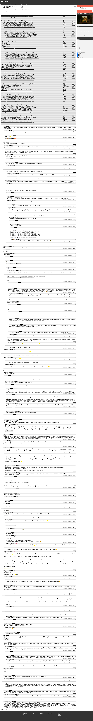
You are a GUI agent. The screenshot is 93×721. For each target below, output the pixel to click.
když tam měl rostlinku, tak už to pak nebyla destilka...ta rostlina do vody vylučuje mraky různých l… (19, 74)
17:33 (14, 357)
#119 (75, 697)
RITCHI (64, 37)
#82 (75, 217)
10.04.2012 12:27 (73, 85)
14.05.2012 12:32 (73, 25)
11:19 (13, 512)
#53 (75, 496)
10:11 (10, 440)
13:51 (13, 519)
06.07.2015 (12, 138)
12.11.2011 (10, 145)
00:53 (18, 227)
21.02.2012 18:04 (73, 55)
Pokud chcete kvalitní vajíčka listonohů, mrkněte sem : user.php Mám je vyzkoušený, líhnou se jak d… (17, 118)
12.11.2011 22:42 (73, 20)
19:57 (20, 270)
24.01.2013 (7, 635)
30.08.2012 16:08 (73, 97)
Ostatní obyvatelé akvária (13, 7)
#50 (75, 173)
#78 (75, 207)
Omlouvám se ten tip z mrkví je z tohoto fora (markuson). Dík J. (12, 85)
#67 (75, 551)
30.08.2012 (11, 512)
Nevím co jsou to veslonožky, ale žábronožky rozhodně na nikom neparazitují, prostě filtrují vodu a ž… (19, 116)
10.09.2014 (14, 701)
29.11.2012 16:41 (73, 104)
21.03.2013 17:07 (73, 119)
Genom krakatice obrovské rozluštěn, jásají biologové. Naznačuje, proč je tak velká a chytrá (84, 31)
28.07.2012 (8, 503)
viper (64, 16)
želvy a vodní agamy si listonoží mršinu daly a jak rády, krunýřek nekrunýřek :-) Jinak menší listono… (20, 32)
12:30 (14, 659)
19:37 (15, 384)
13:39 (13, 616)
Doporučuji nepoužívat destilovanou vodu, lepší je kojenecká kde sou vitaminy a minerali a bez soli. (16, 108)
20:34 (14, 253)
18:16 (12, 183)
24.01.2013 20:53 (73, 114)
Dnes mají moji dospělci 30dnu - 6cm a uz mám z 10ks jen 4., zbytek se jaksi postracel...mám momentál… (19, 107)
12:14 (19, 465)
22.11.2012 (15, 227)
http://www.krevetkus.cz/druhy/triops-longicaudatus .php (14, 592)
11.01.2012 (18, 263)
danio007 (64, 68)
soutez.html (21, 443)
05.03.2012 (11, 434)
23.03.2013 (11, 678)
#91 (75, 616)
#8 (75, 246)
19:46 (14, 349)
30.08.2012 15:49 (73, 95)
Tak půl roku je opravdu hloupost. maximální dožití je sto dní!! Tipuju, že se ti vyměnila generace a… (18, 24)
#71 (75, 180)
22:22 (12, 130)
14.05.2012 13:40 (73, 26)
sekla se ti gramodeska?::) (5, 87)
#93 (75, 334)
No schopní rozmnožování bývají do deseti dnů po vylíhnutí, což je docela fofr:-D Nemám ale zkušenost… (17, 20)
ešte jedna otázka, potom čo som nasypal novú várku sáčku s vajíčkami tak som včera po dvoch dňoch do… (20, 115)
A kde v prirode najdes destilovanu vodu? (7, 68)
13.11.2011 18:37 (73, 21)
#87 (75, 589)
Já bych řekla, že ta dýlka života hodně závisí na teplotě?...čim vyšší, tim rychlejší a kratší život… (18, 26)
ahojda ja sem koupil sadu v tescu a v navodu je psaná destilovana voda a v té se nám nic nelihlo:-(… (16, 79)
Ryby (79, 48)
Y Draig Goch (65, 110)
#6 (75, 154)
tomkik (64, 112)
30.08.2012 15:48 (73, 94)
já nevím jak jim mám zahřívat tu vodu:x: (7, 42)
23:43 (17, 496)
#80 (75, 585)
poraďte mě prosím (4, 43)
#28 (75, 311)
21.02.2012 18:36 (73, 57)
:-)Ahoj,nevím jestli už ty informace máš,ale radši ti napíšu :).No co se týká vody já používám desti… (16, 41)
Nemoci (79, 55)
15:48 (17, 424)
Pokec (79, 56)
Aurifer (64, 21)
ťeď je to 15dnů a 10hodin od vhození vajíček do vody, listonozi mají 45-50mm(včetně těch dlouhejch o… (21, 35)
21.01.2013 (13, 623)
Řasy (79, 47)
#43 (75, 476)
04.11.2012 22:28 (73, 100)
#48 (75, 165)
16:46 (13, 606)
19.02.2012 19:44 (73, 53)
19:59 (17, 414)
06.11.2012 (14, 180)
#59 (75, 519)
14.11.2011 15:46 (73, 23)
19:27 (17, 619)
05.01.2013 (13, 342)
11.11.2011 (7, 7)
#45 (75, 488)
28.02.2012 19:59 (73, 76)
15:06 (14, 388)
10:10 (19, 162)
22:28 (14, 570)
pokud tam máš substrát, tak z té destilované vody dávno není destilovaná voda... (19, 59)
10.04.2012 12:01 (73, 84)
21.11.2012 (15, 217)
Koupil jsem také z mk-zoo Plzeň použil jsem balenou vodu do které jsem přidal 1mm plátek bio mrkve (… (17, 84)
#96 (75, 293)
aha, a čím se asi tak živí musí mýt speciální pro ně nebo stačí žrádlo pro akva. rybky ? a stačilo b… (18, 22)
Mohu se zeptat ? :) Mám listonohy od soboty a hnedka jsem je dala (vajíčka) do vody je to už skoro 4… (17, 76)
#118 (75, 694)
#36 (75, 414)
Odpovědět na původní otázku (11, 709)
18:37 (14, 434)
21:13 (10, 126)
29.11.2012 (14, 589)
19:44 (20, 301)
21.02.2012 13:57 (73, 68)
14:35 (20, 173)
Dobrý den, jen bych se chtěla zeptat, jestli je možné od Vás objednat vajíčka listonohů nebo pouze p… (21, 55)
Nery (64, 29)
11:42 (22, 331)
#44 (75, 465)
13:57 (13, 372)
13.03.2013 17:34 (73, 75)
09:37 (19, 472)
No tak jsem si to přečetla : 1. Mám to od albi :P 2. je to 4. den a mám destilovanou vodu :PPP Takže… (17, 77)
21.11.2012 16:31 (73, 36)
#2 (75, 130)
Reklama (58, 714)
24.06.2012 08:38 (73, 86)
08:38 (18, 493)
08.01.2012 (11, 253)
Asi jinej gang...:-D (4, 88)
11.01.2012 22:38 (73, 47)
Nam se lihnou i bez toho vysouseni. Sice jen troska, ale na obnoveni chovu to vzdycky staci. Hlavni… (17, 103)
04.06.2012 (17, 173)
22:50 (14, 678)
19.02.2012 (17, 301)
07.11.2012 (10, 183)
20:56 (14, 655)
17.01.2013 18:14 (73, 51)
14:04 (17, 589)
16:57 (16, 342)
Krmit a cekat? (3, 120)
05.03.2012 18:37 (73, 79)
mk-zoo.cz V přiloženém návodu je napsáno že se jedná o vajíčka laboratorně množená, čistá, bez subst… (18, 82)
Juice (4, 7)
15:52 (15, 535)
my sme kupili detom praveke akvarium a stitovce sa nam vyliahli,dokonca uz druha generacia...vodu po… (17, 122)
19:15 (14, 192)
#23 (75, 301)
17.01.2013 (20, 293)
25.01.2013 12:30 (73, 116)
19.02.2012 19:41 (73, 67)
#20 (75, 270)
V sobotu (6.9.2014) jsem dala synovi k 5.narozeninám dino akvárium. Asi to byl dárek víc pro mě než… (17, 124)
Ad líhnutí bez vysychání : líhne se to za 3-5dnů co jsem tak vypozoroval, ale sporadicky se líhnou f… (18, 106)
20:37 (9, 635)
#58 (75, 515)
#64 (75, 407)
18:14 (23, 293)
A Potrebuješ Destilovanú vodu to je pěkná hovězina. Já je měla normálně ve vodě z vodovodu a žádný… (17, 69)
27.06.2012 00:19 (73, 88)
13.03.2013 (17, 411)
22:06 (14, 256)
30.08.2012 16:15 (73, 98)
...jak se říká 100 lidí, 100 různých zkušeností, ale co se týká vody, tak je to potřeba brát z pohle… (18, 72)
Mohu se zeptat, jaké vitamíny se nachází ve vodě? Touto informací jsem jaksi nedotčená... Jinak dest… (17, 109)
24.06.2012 (15, 493)
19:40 (14, 364)
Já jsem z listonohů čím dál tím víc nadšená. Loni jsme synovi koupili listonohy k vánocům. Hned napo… (18, 104)
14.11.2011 (11, 154)
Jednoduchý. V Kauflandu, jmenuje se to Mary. (9, 111)
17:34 (19, 411)
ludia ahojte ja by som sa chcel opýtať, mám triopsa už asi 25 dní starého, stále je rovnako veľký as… (17, 112)
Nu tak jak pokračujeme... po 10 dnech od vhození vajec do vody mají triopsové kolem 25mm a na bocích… (22, 34)
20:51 (13, 646)
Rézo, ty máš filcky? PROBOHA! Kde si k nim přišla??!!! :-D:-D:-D (16, 37)
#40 (75, 440)
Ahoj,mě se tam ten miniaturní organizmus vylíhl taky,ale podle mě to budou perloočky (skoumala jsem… (20, 117)
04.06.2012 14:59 (73, 73)
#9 (75, 249)
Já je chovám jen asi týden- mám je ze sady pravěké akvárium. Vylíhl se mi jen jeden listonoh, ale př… (17, 89)
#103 (75, 646)
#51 (75, 403)
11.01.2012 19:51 (73, 46)
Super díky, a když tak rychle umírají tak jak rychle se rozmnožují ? (11, 19)
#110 (75, 411)
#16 (75, 357)
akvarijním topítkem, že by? (6, 44)
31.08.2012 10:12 (73, 99)
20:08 (9, 7)
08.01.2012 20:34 (73, 42)
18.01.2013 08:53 (73, 52)
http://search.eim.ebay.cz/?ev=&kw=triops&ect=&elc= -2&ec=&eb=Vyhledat (16, 474)
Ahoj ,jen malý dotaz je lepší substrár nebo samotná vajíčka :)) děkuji (15, 61)
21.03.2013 (13, 675)
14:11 (12, 375)
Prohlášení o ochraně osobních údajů (62, 718)
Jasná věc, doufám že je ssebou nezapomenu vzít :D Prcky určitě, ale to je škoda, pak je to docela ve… (20, 31)
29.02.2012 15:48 (73, 78)
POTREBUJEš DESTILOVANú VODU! (10, 53)
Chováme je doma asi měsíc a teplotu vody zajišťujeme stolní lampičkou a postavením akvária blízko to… (17, 63)
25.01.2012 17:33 (73, 64)
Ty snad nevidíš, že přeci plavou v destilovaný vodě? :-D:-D (12, 94)
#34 (75, 282)
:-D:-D (3, 45)
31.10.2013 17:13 (73, 121)
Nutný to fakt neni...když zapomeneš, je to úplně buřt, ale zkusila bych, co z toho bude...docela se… (20, 33)
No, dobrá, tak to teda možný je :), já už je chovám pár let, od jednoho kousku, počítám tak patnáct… (19, 27)
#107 (75, 668)
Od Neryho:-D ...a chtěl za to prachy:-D (13, 38)
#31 (75, 384)
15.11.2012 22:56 (73, 34)
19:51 (20, 263)
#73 (75, 192)
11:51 (18, 334)
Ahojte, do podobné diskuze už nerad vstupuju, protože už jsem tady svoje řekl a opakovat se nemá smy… (18, 99)
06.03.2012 (8, 440)
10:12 (13, 551)
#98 (75, 619)
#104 (75, 651)
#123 (75, 138)
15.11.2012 (13, 207)
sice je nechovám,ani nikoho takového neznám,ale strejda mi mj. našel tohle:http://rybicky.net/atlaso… (17, 16)
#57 (75, 512)
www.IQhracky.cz (11, 443)
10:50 (10, 503)
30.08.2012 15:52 (73, 96)
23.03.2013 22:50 (73, 120)
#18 (75, 364)
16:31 (17, 217)
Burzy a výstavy (80, 53)
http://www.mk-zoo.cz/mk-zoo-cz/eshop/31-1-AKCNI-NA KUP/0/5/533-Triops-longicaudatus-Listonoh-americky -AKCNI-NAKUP (24, 470)
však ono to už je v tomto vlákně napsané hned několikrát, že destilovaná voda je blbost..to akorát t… (19, 97)
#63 (75, 535)
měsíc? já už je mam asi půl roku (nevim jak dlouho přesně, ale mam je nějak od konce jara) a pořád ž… (18, 21)
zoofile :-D (4, 47)
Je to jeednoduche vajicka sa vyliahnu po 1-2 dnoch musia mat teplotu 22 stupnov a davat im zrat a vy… (17, 91)
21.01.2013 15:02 (73, 110)
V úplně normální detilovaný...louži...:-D (9, 95)
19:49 (14, 196)
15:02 (15, 627)
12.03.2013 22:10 (73, 117)
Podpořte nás (59, 715)
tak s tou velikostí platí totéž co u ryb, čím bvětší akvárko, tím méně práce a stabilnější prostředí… (18, 23)
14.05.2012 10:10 (73, 24)
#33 (75, 394)
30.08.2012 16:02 (73, 74)
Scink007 (64, 62)
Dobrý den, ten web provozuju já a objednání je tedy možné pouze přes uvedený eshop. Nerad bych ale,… (22, 56)
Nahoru (18, 709)
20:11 (19, 224)
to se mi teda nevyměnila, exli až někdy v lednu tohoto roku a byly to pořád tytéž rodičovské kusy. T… (19, 25)
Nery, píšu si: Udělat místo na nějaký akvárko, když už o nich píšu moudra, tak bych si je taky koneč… (19, 30)
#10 (75, 253)
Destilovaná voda (8, 538)
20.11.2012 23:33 (73, 35)
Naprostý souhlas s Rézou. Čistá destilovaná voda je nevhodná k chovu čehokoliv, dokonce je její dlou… (19, 96)
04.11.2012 (11, 570)
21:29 (17, 180)
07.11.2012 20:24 (73, 32)
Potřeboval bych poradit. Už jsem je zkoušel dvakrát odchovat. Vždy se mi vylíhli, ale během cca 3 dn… (20, 48)
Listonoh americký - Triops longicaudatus (12, 6)
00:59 (16, 623)
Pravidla (58, 713)
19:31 (20, 239)
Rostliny (79, 46)
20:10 (21, 304)
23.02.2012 (19, 282)
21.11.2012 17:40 (73, 37)
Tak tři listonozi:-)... (4, 90)
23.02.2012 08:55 (73, 72)
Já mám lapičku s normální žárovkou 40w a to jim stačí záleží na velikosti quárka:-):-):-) (14, 62)
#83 (75, 220)
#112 (75, 678)
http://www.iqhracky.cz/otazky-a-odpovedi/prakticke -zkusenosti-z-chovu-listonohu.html (20, 277)
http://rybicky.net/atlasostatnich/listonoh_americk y (35, 127)
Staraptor (64, 89)
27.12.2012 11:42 (73, 58)
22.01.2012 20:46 (73, 63)
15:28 (13, 154)
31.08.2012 (10, 551)
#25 (75, 372)
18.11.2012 (11, 585)
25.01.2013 (12, 659)
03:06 (20, 632)
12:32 (15, 165)
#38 (75, 424)
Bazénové (80, 51)
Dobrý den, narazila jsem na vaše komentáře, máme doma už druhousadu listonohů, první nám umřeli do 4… (23, 51)
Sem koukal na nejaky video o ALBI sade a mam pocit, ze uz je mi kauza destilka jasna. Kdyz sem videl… (18, 105)
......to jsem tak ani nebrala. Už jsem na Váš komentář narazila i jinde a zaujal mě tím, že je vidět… (22, 57)
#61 (75, 528)
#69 (75, 576)
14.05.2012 (16, 162)
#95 (75, 342)
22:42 (12, 145)
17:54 (19, 381)
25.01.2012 (11, 349)
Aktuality (78, 26)
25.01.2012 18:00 (73, 65)
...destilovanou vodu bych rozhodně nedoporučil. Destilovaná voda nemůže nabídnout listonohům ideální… (21, 54)
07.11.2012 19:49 (73, 31)
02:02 (14, 585)
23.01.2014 (15, 694)
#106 (75, 659)
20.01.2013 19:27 (73, 108)
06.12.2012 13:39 (73, 107)
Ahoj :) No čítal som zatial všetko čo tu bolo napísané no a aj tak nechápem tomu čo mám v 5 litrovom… (18, 121)
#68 (75, 570)
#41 (75, 447)
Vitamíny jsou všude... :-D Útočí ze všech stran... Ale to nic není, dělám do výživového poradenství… (17, 110)
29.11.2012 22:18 (73, 106)
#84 (75, 224)
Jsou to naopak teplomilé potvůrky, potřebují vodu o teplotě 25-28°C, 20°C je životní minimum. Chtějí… (17, 17)
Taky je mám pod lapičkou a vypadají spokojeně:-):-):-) (9, 64)
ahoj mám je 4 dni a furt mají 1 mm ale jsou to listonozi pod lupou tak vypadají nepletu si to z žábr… (16, 119)
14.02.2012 (17, 270)
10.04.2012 (17, 465)
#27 (75, 381)
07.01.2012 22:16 (73, 41)
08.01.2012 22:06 (73, 44)
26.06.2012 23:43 (73, 87)
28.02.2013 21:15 (73, 118)
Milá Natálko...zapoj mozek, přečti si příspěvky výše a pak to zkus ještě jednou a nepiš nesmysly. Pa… (17, 101)
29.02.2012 (14, 424)
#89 (75, 606)
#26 (75, 375)
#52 (75, 493)
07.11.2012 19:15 (73, 30)
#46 (75, 472)
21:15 (13, 668)
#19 (75, 349)
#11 (75, 256)
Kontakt (58, 717)
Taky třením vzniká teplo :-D (7, 46)
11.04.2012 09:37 (73, 83)
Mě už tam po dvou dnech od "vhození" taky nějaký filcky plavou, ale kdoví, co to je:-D (19, 36)
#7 (75, 158)
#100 (75, 627)
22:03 (15, 138)
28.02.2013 (11, 668)
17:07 (16, 675)
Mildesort (64, 42)
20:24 (15, 200)
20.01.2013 (14, 619)
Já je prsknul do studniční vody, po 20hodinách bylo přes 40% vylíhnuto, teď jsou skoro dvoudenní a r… (19, 29)
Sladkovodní (81, 49)
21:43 (13, 576)
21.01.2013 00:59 (73, 109)
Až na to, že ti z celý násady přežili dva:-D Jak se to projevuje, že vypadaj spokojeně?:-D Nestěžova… (18, 65)
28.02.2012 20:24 (73, 77)
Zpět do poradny (3, 709)
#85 (75, 227)
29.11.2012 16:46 (73, 105)
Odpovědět (74, 13)
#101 (75, 635)
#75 (75, 200)
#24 (75, 304)
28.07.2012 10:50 (73, 89)
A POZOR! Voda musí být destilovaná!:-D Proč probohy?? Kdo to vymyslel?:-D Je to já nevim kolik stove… (19, 93)
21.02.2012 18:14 (73, 56)
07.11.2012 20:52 (73, 33)
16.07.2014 (18, 632)
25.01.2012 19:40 (73, 66)
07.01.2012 (10, 246)
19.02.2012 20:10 (73, 54)
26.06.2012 (14, 496)
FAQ (57, 716)
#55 (75, 503)
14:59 (19, 403)
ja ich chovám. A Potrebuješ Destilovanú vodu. (8, 67)
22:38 (17, 267)
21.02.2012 (20, 311)
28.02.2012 (14, 414)
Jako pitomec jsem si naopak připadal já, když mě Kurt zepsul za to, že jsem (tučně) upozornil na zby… (20, 98)
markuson (64, 56)
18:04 (23, 311)
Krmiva (79, 54)
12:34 (16, 701)
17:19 (21, 282)
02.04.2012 (11, 447)
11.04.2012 (17, 472)
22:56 (15, 207)
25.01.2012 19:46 (73, 62)
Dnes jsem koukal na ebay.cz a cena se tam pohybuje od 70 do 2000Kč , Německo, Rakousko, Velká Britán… (19, 83)
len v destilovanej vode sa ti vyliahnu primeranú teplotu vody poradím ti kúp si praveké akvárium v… (16, 100)
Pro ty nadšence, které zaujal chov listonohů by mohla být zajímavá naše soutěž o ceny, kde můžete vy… (17, 80)
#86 (75, 239)
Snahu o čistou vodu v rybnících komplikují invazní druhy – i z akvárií (84, 35)
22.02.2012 (11, 388)
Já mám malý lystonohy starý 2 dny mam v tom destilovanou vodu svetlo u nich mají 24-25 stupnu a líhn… (22, 58)
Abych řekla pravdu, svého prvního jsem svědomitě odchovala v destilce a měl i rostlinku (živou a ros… (19, 73)
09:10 (14, 447)
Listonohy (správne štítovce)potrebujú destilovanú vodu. (9, 86)
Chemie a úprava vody (81, 45)
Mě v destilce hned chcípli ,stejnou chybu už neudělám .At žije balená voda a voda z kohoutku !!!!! (18, 75)
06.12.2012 (10, 616)
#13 (75, 263)
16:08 (15, 543)
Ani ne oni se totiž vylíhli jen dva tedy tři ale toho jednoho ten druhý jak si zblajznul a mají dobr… (17, 66)
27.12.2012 (20, 331)
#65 (75, 543)
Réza (64, 17)
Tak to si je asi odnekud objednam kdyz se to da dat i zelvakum (13, 40)
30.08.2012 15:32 (73, 93)
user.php (4, 671)
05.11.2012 (10, 576)
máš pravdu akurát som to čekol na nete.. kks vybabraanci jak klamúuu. (13, 114)
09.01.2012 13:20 (73, 45)
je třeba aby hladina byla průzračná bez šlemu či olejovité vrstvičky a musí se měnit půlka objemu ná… (22, 52)
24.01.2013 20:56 (73, 115)
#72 (75, 183)
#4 (75, 145)
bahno (64, 105)
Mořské (80, 50)
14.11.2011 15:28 (73, 22)
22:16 (13, 246)
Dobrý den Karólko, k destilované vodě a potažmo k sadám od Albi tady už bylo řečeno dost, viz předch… (18, 78)
